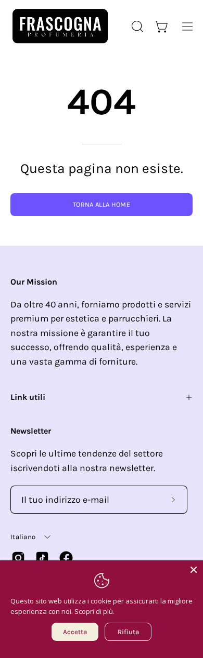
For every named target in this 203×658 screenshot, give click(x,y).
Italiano (22, 537)
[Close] (193, 570)
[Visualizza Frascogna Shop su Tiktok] (42, 558)
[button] (136, 26)
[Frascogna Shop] (59, 26)
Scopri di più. (94, 611)
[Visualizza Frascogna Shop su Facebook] (66, 558)
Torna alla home (101, 204)
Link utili (27, 397)
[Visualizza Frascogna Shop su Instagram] (18, 558)
